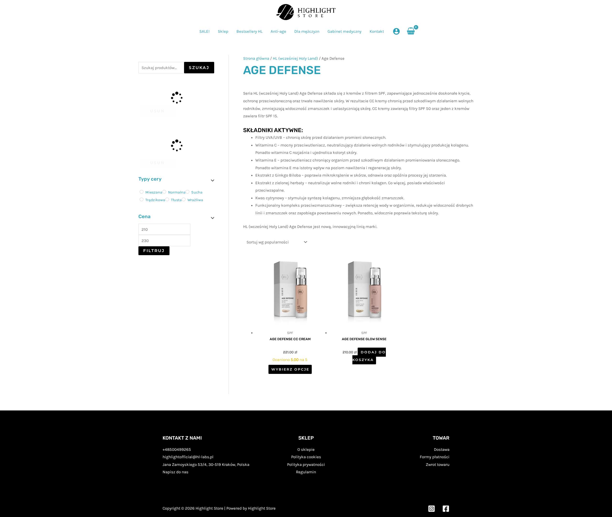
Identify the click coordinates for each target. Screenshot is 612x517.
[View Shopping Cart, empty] (411, 31)
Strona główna (256, 58)
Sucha (196, 192)
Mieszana (153, 192)
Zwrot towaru (437, 464)
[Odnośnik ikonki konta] (396, 31)
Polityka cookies (306, 456)
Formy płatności (434, 456)
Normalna (177, 192)
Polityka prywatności (306, 464)
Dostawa (441, 449)
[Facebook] (445, 508)
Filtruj (154, 250)
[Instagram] (431, 508)
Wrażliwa (195, 200)
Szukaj (199, 67)
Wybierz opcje (290, 369)
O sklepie (306, 449)
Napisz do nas (175, 471)
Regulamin (306, 471)
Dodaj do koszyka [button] (369, 356)
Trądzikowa (155, 200)
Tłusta (176, 200)
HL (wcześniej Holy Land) (295, 58)
